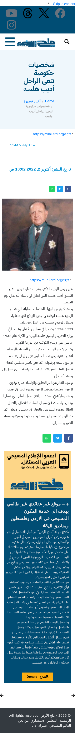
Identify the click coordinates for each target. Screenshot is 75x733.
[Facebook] (60, 13)
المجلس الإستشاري (44, 720)
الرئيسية (65, 720)
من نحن (23, 720)
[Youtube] (11, 13)
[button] (37, 514)
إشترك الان (40, 725)
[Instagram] (11, 25)
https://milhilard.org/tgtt (52, 134)
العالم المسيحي (60, 725)
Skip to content (63, 4)
